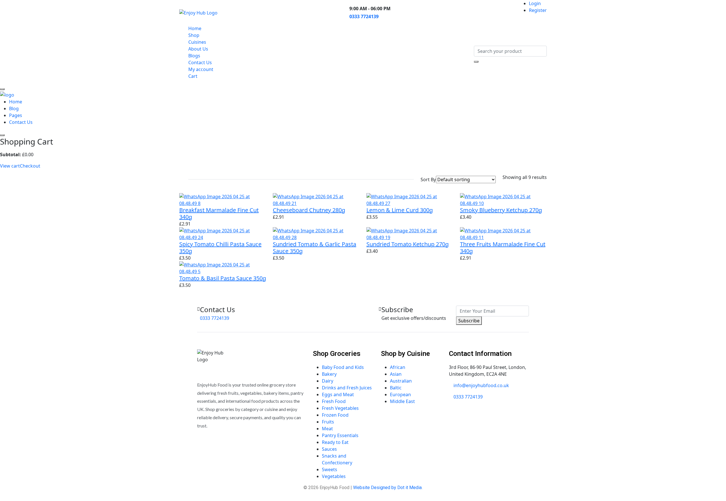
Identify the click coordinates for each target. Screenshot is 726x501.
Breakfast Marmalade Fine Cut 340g (219, 213)
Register (538, 10)
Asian (396, 374)
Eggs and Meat (338, 394)
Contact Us (200, 62)
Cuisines (197, 42)
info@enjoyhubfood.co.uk (481, 385)
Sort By (428, 179)
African (397, 367)
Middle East (402, 401)
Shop (193, 35)
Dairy (327, 381)
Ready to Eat (335, 442)
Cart (192, 76)
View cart (10, 166)
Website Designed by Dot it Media (387, 487)
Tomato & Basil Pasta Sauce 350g (222, 278)
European (400, 394)
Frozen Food (335, 415)
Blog (14, 108)
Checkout (30, 166)
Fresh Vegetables (340, 408)
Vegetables (334, 476)
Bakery (329, 374)
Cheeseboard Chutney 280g (309, 210)
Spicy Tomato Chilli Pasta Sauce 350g (220, 247)
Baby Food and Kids (343, 367)
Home (194, 28)
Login (535, 3)
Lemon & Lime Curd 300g (399, 210)
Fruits (328, 422)
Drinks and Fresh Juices (347, 388)
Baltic (396, 388)
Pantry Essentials (340, 435)
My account (200, 69)
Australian (401, 381)
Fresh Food (334, 401)
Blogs (194, 56)
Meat (327, 428)
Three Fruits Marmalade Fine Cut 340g (502, 247)
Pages (15, 115)
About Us (198, 49)
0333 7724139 (364, 16)
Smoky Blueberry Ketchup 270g (501, 210)
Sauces (329, 449)
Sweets (329, 469)
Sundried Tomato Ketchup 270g (407, 244)
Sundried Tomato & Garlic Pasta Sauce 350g (314, 247)
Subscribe (469, 321)
